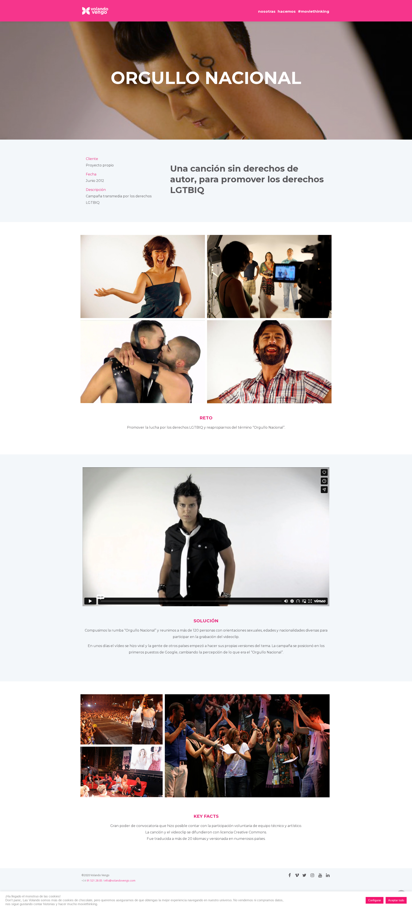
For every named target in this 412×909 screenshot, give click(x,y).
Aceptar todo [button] (396, 900)
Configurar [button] (374, 900)
